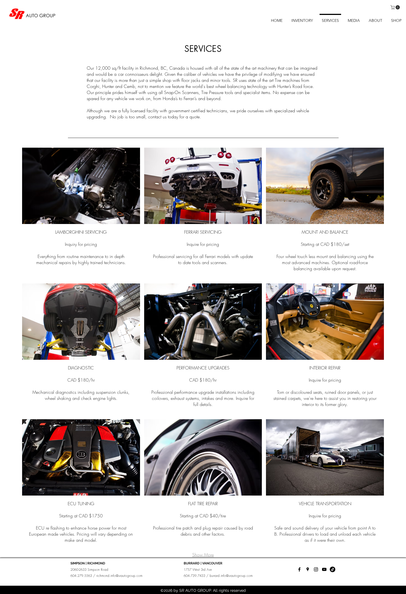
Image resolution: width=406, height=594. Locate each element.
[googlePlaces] (307, 569)
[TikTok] (332, 569)
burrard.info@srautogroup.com (231, 575)
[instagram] (316, 569)
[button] (396, 7)
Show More (203, 555)
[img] (81, 213)
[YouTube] (324, 569)
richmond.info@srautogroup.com (119, 575)
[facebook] (299, 569)
